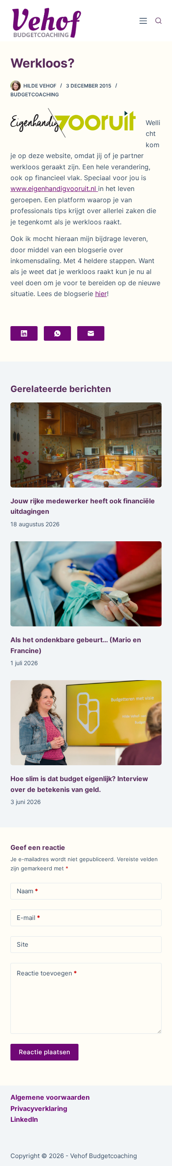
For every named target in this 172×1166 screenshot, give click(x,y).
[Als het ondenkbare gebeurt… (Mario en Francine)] (86, 583)
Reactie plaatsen (44, 1052)
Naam (27, 891)
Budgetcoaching (34, 94)
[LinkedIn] (24, 333)
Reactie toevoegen (47, 973)
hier (101, 293)
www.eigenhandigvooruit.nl (54, 188)
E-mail (28, 918)
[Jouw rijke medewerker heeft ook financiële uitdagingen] (86, 445)
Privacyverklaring (38, 1108)
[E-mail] (90, 333)
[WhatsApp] (57, 333)
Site (22, 944)
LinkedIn (24, 1119)
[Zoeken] (158, 21)
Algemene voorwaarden (50, 1097)
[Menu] (143, 21)
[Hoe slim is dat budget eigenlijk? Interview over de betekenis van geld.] (86, 722)
